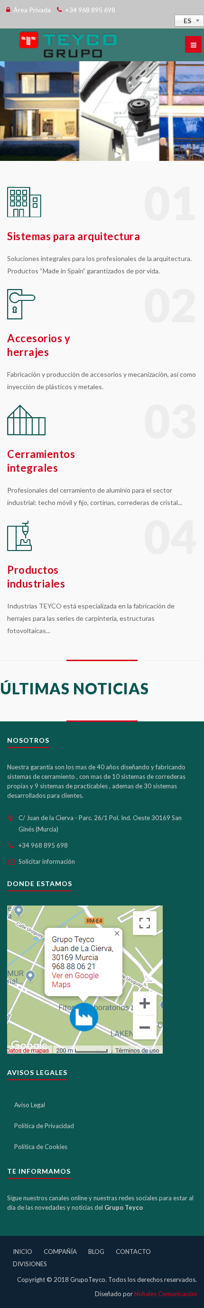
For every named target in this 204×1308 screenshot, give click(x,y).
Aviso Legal (29, 1105)
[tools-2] (26, 433)
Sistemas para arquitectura (73, 236)
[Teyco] (68, 44)
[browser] (19, 548)
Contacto (133, 1251)
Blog (96, 1251)
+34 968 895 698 (43, 845)
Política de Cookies (40, 1146)
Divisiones (30, 1264)
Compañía (60, 1251)
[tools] (24, 215)
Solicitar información (47, 861)
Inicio (22, 1251)
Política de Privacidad (44, 1126)
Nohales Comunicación (165, 1294)
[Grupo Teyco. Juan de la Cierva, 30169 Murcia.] (85, 978)
